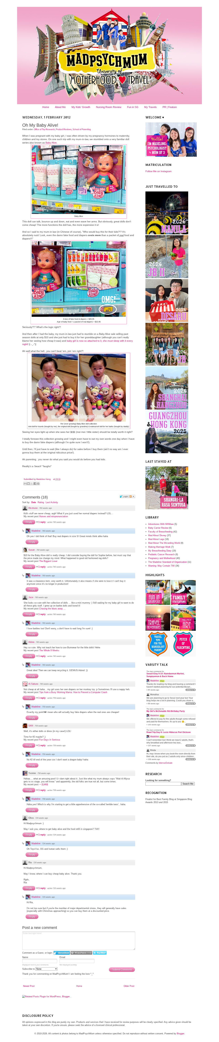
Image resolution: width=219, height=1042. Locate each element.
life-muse (32, 508)
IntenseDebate (165, 763)
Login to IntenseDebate (62, 953)
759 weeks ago (48, 707)
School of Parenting (82, 129)
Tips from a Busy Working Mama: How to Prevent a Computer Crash (73, 692)
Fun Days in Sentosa (49, 739)
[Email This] (25, 483)
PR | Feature (170, 107)
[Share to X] (31, 483)
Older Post (129, 986)
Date (33, 502)
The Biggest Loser (48, 561)
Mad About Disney (157, 535)
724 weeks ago (41, 818)
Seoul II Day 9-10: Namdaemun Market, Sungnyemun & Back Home (165, 675)
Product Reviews (64, 129)
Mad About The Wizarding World (164, 543)
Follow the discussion (132, 496)
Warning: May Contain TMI (161, 565)
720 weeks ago (39, 863)
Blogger (180, 1033)
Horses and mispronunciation (53, 516)
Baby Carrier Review (158, 528)
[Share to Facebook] (35, 483)
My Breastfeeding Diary (159, 550)
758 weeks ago (43, 773)
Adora (31, 642)
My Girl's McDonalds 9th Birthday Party (165, 711)
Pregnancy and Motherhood (161, 558)
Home (45, 107)
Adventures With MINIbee (161, 524)
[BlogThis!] (28, 483)
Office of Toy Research (44, 129)
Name (25, 957)
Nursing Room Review (108, 107)
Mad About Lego (156, 539)
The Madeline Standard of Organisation (167, 562)
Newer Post (29, 986)
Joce (30, 597)
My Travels (150, 107)
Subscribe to (28, 969)
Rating (41, 502)
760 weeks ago (45, 508)
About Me (60, 107)
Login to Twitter (100, 953)
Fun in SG (132, 107)
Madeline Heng (43, 479)
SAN (30, 725)
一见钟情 (43, 784)
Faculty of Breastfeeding (160, 531)
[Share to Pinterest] (38, 483)
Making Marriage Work (159, 547)
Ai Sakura (33, 684)
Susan (31, 550)
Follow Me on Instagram (158, 171)
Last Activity (52, 502)
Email (62, 957)
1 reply (42, 522)
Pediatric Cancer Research (161, 554)
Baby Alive (51, 142)
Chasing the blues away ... (52, 608)
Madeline (35, 530)
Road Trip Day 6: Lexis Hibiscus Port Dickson (168, 732)
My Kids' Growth (81, 107)
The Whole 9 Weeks (49, 650)
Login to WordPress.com (81, 953)
